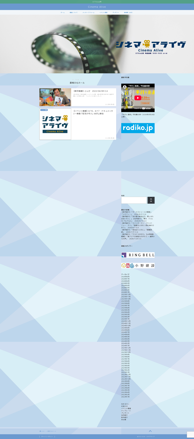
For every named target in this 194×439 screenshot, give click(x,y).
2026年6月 (125, 281)
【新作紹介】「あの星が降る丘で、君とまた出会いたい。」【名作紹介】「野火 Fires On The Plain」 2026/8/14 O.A (137, 218)
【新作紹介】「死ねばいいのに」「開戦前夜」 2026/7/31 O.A (136, 231)
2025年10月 (126, 299)
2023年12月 (126, 348)
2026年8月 (125, 277)
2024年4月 (125, 339)
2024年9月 (125, 328)
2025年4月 (125, 312)
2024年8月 (125, 330)
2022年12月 (126, 374)
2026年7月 (125, 279)
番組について (74, 12)
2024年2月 (125, 343)
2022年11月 (126, 377)
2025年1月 (125, 319)
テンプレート (126, 411)
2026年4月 (125, 285)
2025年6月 (125, 308)
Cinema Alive (97, 6)
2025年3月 (125, 314)
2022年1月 (125, 397)
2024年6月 (125, 334)
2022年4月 (125, 392)
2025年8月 (125, 303)
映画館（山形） (128, 12)
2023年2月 (125, 370)
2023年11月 (126, 350)
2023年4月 (125, 366)
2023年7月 (125, 359)
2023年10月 (126, 352)
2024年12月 (126, 321)
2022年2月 (125, 394)
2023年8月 (125, 357)
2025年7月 (125, 305)
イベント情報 (103, 12)
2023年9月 (125, 354)
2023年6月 (125, 361)
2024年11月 (126, 323)
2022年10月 (126, 379)
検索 (122, 196)
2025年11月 (126, 297)
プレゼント (115, 12)
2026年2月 (125, 290)
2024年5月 (125, 337)
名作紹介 (124, 415)
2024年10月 (126, 326)
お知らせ (124, 406)
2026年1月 (125, 292)
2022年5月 (125, 390)
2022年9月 (125, 381)
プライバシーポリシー (47, 436)
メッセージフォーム (88, 12)
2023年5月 (125, 363)
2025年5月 (125, 310)
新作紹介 (124, 417)
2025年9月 (125, 301)
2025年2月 (125, 317)
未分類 (123, 420)
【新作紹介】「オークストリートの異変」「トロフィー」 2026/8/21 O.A (136, 213)
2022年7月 (125, 386)
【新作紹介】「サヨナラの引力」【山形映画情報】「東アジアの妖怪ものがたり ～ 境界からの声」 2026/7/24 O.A (138, 236)
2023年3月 (125, 368)
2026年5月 (125, 283)
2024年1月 (125, 346)
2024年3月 (125, 341)
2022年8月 (125, 383)
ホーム (63, 12)
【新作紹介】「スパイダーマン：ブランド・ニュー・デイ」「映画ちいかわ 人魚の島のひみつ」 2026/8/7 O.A (137, 225)
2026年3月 (125, 288)
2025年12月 (126, 294)
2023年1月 (125, 372)
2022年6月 (125, 388)
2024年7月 (125, 332)
